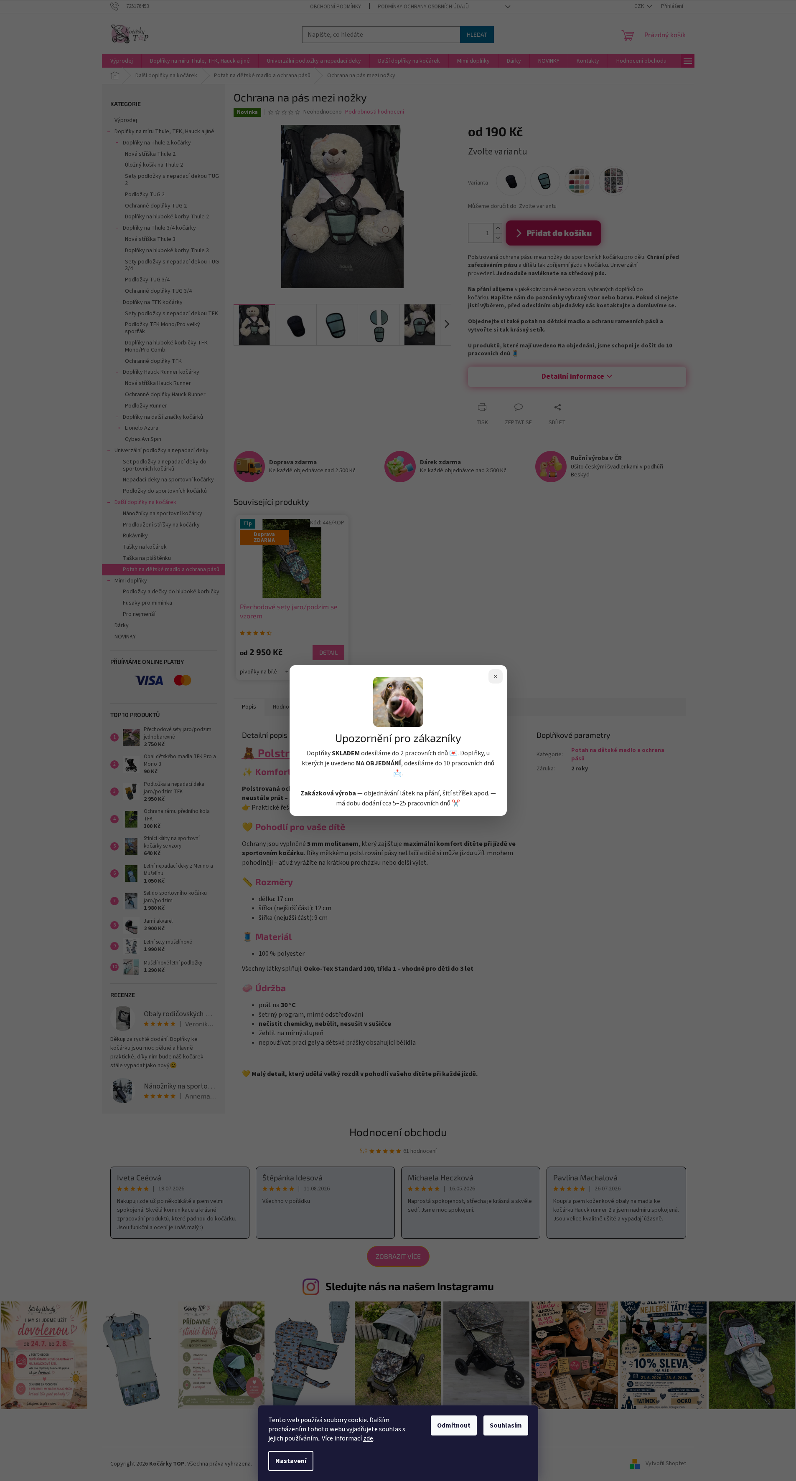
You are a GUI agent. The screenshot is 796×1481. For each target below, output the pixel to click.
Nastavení (290, 1461)
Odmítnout (453, 1425)
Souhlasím (506, 1425)
